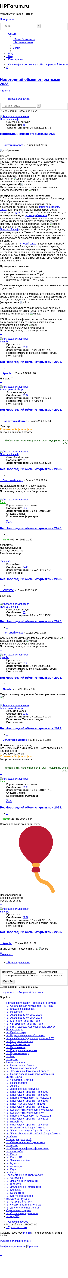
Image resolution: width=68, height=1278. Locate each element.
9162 (25, 395)
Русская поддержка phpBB (15, 1241)
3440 (25, 567)
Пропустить (7, 19)
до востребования (36, 215)
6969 (25, 347)
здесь (17, 212)
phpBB (27, 1232)
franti (3, 502)
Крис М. (4, 341)
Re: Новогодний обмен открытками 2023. (31, 361)
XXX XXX (5, 561)
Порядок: (35, 975)
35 (24, 125)
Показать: (8, 972)
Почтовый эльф (9, 119)
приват (42, 207)
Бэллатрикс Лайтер (11, 389)
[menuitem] (24, 39)
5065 (25, 508)
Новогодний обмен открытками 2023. (28, 133)
